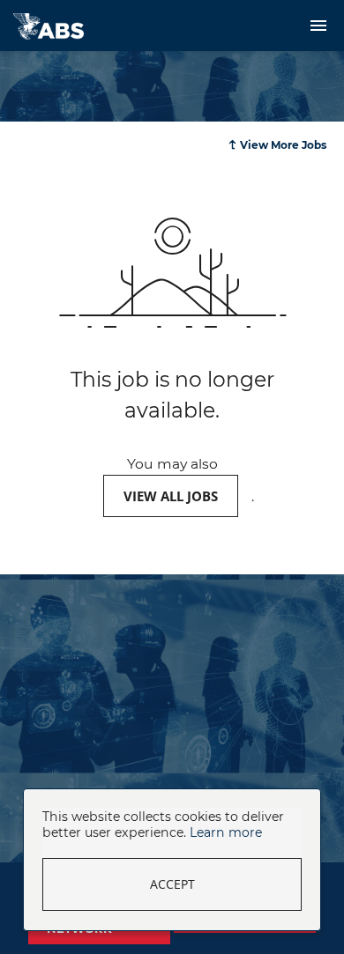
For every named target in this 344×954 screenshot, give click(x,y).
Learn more (226, 832)
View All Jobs (170, 496)
